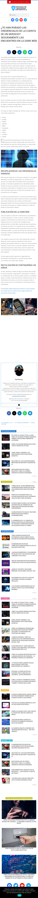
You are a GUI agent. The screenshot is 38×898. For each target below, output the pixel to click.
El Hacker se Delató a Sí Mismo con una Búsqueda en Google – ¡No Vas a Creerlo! (23, 729)
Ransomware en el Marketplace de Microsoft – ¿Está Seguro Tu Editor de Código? (23, 771)
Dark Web (3, 424)
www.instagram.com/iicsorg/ (19, 396)
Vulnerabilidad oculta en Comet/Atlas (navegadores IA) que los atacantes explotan (23, 545)
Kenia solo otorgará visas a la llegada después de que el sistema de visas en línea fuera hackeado (23, 496)
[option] (7, 306)
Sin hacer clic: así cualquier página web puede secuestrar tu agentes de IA (23, 462)
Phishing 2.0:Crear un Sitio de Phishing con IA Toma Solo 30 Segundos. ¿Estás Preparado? (21, 673)
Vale (19, 895)
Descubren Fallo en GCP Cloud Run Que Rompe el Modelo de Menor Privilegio (22, 579)
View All (34, 476)
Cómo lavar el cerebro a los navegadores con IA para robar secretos (21, 454)
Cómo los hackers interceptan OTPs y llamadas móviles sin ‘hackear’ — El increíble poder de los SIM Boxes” (23, 656)
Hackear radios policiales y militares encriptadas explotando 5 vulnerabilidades (23, 513)
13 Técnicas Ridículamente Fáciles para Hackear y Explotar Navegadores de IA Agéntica (22, 664)
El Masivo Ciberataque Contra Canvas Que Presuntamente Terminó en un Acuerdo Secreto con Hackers (23, 696)
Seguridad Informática (23, 422)
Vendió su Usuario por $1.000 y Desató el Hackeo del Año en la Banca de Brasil (23, 713)
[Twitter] (19, 405)
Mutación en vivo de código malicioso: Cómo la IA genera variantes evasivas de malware (21, 471)
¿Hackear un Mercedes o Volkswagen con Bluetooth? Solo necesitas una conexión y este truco (23, 554)
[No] (36, 892)
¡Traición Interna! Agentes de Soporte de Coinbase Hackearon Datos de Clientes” (22, 721)
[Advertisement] (19, 339)
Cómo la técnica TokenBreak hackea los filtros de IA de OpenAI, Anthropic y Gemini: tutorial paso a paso (23, 681)
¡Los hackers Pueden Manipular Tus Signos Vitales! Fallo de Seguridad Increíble (23, 587)
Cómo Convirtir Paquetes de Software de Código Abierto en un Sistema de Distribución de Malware (23, 537)
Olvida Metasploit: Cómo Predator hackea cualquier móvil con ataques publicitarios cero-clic (23, 647)
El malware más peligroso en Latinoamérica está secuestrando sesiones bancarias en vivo (22, 746)
